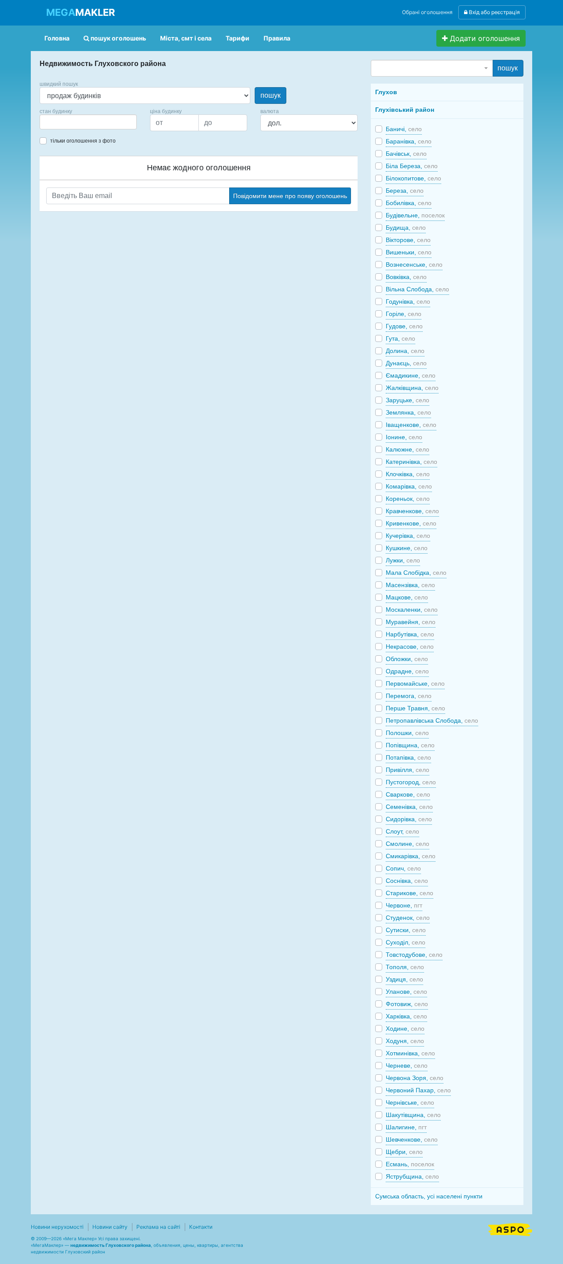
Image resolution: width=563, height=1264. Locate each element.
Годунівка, (408, 301)
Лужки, (403, 560)
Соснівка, (407, 880)
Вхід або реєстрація (494, 12)
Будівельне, (415, 215)
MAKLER (80, 12)
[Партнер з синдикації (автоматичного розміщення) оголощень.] (510, 1228)
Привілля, (407, 769)
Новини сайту (110, 1227)
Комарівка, (409, 486)
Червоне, (404, 905)
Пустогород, (411, 782)
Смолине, (407, 843)
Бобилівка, (408, 202)
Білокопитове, (413, 178)
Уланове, (406, 991)
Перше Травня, (415, 708)
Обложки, (407, 658)
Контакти (200, 1227)
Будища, (406, 227)
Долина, (405, 350)
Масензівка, (410, 584)
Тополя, (405, 966)
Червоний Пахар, (418, 1090)
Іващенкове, (411, 424)
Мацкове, (407, 597)
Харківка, (406, 1016)
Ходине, (405, 1028)
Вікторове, (408, 239)
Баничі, (404, 128)
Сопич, (403, 868)
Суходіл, (405, 942)
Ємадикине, (410, 375)
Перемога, (408, 695)
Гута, (400, 338)
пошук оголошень (117, 38)
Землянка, (408, 412)
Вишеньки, (408, 252)
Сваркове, (408, 794)
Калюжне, (407, 449)
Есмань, (410, 1164)
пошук (270, 95)
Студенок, (408, 917)
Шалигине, (406, 1127)
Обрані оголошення (427, 12)
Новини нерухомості (57, 1227)
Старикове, (409, 893)
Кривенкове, (411, 523)
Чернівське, (410, 1102)
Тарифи (237, 38)
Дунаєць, (406, 363)
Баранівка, (408, 141)
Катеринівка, (411, 461)
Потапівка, (408, 757)
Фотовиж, (407, 1003)
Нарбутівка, (410, 634)
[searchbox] (55, 122)
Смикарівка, (410, 856)
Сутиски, (406, 929)
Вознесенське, (414, 264)
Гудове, (404, 326)
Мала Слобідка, (416, 572)
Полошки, (407, 732)
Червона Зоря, (414, 1077)
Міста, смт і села (186, 38)
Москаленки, (412, 609)
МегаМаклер (47, 1245)
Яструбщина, (412, 1176)
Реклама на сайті (158, 1227)
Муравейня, (410, 621)
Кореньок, (408, 498)
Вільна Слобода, (417, 289)
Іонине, (404, 437)
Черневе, (407, 1065)
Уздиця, (404, 979)
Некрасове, (410, 646)
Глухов (386, 92)
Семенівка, (409, 806)
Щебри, (404, 1151)
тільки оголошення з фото (83, 141)
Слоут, (402, 831)
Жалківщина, (412, 387)
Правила (276, 38)
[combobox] (88, 121)
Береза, (405, 190)
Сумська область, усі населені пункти (429, 1196)
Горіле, (403, 313)
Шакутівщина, (413, 1114)
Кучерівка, (408, 535)
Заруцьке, (407, 400)
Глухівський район (404, 109)
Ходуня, (405, 1040)
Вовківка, (406, 276)
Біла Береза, (412, 165)
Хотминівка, (410, 1053)
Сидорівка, (409, 819)
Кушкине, (407, 547)
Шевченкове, (412, 1139)
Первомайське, (415, 683)
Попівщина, (410, 745)
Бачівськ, (406, 153)
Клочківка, (408, 474)
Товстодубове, (414, 954)
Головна (56, 38)
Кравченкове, (412, 510)
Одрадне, (407, 671)
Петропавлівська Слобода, (432, 720)
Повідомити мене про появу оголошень (290, 195)
